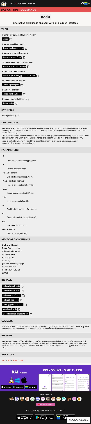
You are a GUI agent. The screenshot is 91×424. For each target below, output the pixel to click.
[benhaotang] (38, 399)
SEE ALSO (7, 354)
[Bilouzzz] (27, 399)
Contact (62, 410)
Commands (28, 9)
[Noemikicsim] (69, 399)
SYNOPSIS (7, 110)
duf (21, 360)
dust (15, 360)
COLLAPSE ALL (78, 419)
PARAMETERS (10, 150)
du (3, 360)
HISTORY (6, 335)
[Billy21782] (74, 399)
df (8, 360)
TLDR (4, 29)
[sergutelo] (79, 399)
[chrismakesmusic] (53, 399)
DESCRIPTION (9, 122)
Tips (16, 9)
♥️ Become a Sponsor (45, 404)
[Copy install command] (22, 286)
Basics (6, 9)
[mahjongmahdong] (43, 399)
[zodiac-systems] (17, 399)
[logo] (4, 3)
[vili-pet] (48, 399)
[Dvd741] (32, 399)
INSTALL (6, 279)
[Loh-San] (58, 399)
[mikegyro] (11, 399)
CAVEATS (7, 320)
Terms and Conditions (48, 410)
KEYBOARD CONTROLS (15, 239)
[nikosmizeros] (22, 399)
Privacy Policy (32, 410)
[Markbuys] (64, 399)
